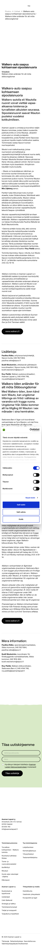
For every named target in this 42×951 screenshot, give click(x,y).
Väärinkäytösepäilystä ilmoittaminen (15, 944)
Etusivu (8, 11)
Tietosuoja (5, 941)
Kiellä (21, 519)
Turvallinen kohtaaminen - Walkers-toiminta (10, 849)
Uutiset (17, 11)
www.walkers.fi (12, 331)
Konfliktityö (6, 867)
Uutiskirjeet (6, 897)
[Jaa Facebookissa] (3, 684)
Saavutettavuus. (30, 941)
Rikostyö (5, 871)
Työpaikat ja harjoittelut (10, 914)
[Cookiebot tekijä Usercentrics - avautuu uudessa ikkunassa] (29, 429)
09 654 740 (6, 827)
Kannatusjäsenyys (29, 851)
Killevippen (6, 880)
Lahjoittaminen (28, 847)
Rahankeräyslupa (17, 941)
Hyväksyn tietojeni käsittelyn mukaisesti (20, 765)
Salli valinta (21, 512)
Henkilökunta (27, 891)
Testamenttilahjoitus (30, 857)
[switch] (36, 475)
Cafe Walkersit (7, 900)
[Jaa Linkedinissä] (7, 684)
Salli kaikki (21, 505)
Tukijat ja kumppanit (9, 910)
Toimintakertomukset (9, 907)
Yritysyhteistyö (28, 854)
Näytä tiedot (30, 498)
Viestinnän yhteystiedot (31, 894)
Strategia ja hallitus (9, 904)
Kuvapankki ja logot (30, 898)
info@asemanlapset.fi (9, 829)
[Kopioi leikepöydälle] (10, 684)
